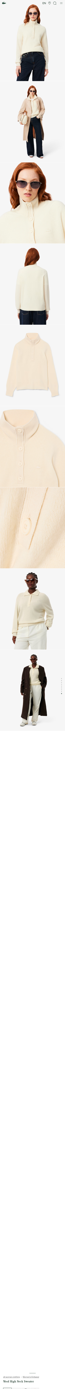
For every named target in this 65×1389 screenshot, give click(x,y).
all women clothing (11, 1377)
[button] (49, 3)
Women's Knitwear (31, 1377)
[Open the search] (55, 3)
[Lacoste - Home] (4, 3)
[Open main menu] (61, 3)
